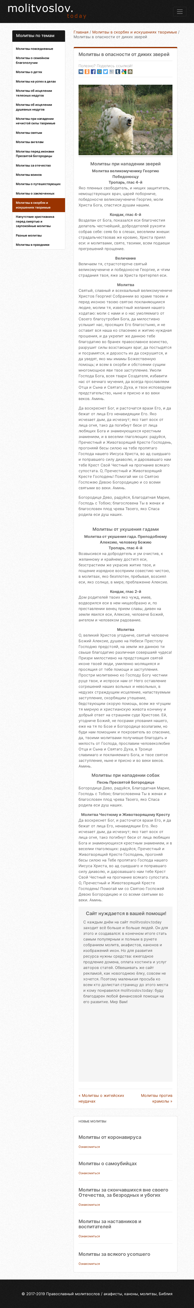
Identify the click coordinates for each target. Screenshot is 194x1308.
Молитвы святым (29, 133)
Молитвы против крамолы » (156, 1098)
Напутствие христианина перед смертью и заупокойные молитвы (35, 221)
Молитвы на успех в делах (36, 81)
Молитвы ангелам (30, 142)
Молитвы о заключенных (35, 193)
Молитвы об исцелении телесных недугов (34, 93)
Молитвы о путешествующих (38, 184)
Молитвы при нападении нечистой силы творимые (35, 121)
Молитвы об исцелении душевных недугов (34, 107)
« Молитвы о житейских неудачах (101, 1098)
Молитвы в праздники (32, 245)
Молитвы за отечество (33, 165)
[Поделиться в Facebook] (93, 71)
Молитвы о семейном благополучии (32, 60)
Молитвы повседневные (34, 49)
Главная (81, 32)
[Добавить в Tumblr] (117, 71)
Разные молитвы (29, 235)
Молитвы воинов (29, 175)
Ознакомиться (89, 1147)
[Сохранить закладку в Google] (124, 71)
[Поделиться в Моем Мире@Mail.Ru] (99, 71)
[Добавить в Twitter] (105, 71)
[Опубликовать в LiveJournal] (111, 71)
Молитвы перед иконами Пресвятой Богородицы (35, 153)
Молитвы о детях (29, 72)
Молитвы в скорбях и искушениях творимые (33, 205)
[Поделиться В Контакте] (81, 71)
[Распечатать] (130, 71)
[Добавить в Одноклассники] (87, 71)
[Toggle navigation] (179, 11)
